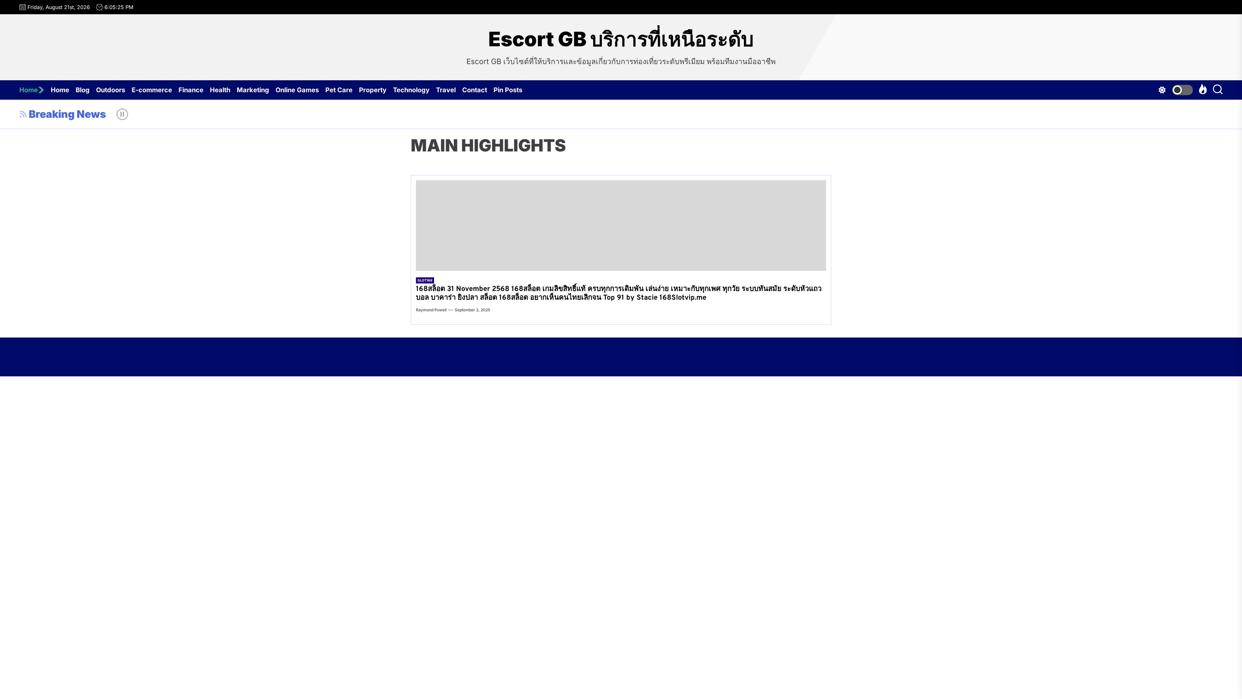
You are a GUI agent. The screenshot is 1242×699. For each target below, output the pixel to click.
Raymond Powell (431, 309)
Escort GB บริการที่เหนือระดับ (621, 39)
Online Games (297, 90)
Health (220, 90)
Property (373, 90)
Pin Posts (508, 90)
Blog (83, 90)
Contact (474, 90)
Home (28, 90)
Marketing (253, 90)
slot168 (425, 280)
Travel (446, 90)
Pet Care (339, 90)
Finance (191, 90)
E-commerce (152, 90)
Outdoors (110, 90)
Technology (411, 90)
